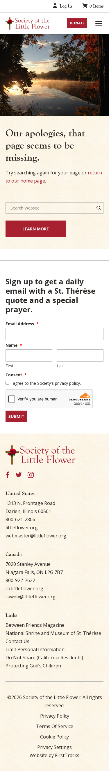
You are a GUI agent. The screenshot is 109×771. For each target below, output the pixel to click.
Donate (77, 23)
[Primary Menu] (98, 23)
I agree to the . (45, 383)
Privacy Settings (54, 747)
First (10, 366)
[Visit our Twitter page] (18, 475)
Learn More (27, 229)
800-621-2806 (20, 519)
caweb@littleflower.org (31, 596)
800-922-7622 (20, 580)
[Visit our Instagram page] (31, 475)
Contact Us (17, 641)
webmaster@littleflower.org (36, 535)
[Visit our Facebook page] (8, 475)
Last (61, 366)
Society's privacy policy (58, 383)
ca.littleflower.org (24, 588)
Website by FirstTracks (54, 755)
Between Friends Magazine (35, 625)
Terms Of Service (54, 726)
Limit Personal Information (35, 649)
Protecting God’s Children (33, 665)
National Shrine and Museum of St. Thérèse (53, 633)
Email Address (22, 323)
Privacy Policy (54, 716)
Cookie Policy (54, 737)
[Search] (98, 208)
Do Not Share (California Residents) (44, 657)
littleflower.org (22, 527)
